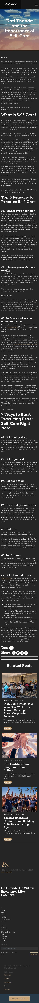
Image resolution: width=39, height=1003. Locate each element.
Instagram (7, 982)
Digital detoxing (6, 578)
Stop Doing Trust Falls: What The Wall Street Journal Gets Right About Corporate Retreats (18, 710)
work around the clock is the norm (25, 344)
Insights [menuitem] (3, 917)
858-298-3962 (6, 872)
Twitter (6, 979)
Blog (5, 57)
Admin (7, 700)
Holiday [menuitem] (3, 941)
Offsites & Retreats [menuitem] (8, 932)
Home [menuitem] (3, 910)
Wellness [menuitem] (4, 936)
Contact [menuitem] (4, 921)
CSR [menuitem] (2, 934)
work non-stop (12, 327)
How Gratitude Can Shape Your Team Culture (16, 767)
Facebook (7, 975)
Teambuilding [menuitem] (5, 930)
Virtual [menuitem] (3, 939)
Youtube (7, 990)
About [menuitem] (3, 913)
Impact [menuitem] (3, 915)
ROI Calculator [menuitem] (6, 919)
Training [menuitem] (3, 928)
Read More (7, 728)
